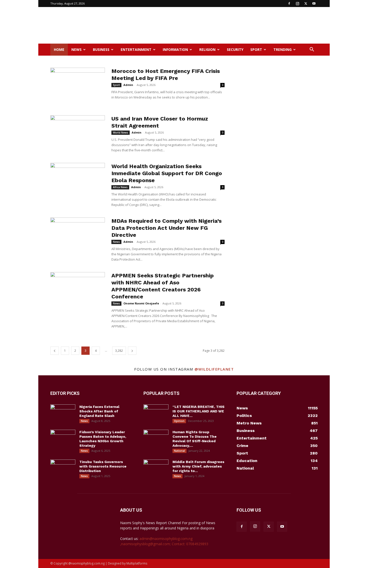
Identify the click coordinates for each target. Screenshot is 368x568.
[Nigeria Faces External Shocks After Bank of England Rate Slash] (62, 413)
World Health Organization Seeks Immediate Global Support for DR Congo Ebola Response (166, 173)
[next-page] (132, 351)
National (179, 450)
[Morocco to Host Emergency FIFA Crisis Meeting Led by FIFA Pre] (77, 86)
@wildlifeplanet (214, 369)
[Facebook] (289, 3)
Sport (256, 49)
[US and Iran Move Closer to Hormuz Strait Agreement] (77, 134)
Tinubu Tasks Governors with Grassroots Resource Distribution (102, 466)
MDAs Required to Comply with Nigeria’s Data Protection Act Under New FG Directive (166, 228)
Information (175, 49)
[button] (312, 50)
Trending (282, 49)
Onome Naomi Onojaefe (141, 303)
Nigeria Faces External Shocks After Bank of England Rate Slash (99, 411)
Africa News (120, 187)
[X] (305, 3)
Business (101, 49)
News (76, 49)
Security (235, 49)
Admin (128, 85)
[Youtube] (314, 3)
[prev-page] (54, 351)
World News (120, 132)
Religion (207, 49)
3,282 (119, 351)
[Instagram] (297, 3)
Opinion (179, 421)
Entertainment (136, 49)
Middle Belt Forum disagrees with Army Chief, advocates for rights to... (198, 466)
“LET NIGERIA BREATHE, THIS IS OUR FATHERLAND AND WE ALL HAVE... (198, 411)
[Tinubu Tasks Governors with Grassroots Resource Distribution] (62, 468)
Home (59, 49)
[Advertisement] (226, 25)
